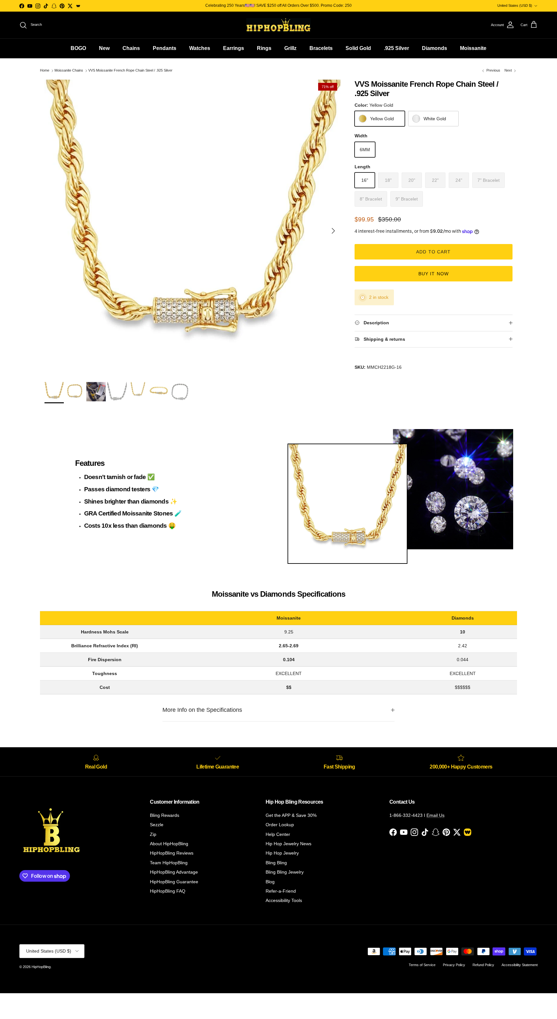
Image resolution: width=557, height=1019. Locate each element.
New (104, 48)
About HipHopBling (169, 843)
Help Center (278, 834)
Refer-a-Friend (281, 891)
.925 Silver (396, 48)
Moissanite (473, 48)
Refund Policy (483, 965)
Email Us (435, 815)
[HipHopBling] (278, 25)
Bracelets (321, 48)
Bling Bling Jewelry (285, 872)
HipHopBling (41, 967)
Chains (131, 48)
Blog (270, 881)
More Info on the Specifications (202, 710)
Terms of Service (422, 965)
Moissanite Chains (68, 71)
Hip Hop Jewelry (282, 853)
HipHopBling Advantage (174, 872)
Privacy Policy (454, 965)
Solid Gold (358, 48)
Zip (153, 834)
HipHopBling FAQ (167, 891)
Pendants (164, 48)
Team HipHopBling (169, 862)
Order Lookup (280, 824)
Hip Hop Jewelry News (288, 843)
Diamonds (434, 48)
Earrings (233, 48)
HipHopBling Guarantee (174, 881)
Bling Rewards (164, 815)
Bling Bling (276, 862)
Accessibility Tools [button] (284, 900)
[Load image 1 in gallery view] (192, 228)
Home (44, 71)
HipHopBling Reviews (171, 853)
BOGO (78, 48)
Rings (264, 48)
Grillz (290, 48)
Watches (199, 48)
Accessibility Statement (520, 965)
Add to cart (433, 251)
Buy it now (433, 273)
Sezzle (156, 824)
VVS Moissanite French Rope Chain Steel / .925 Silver (130, 71)
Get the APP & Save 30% (291, 815)
